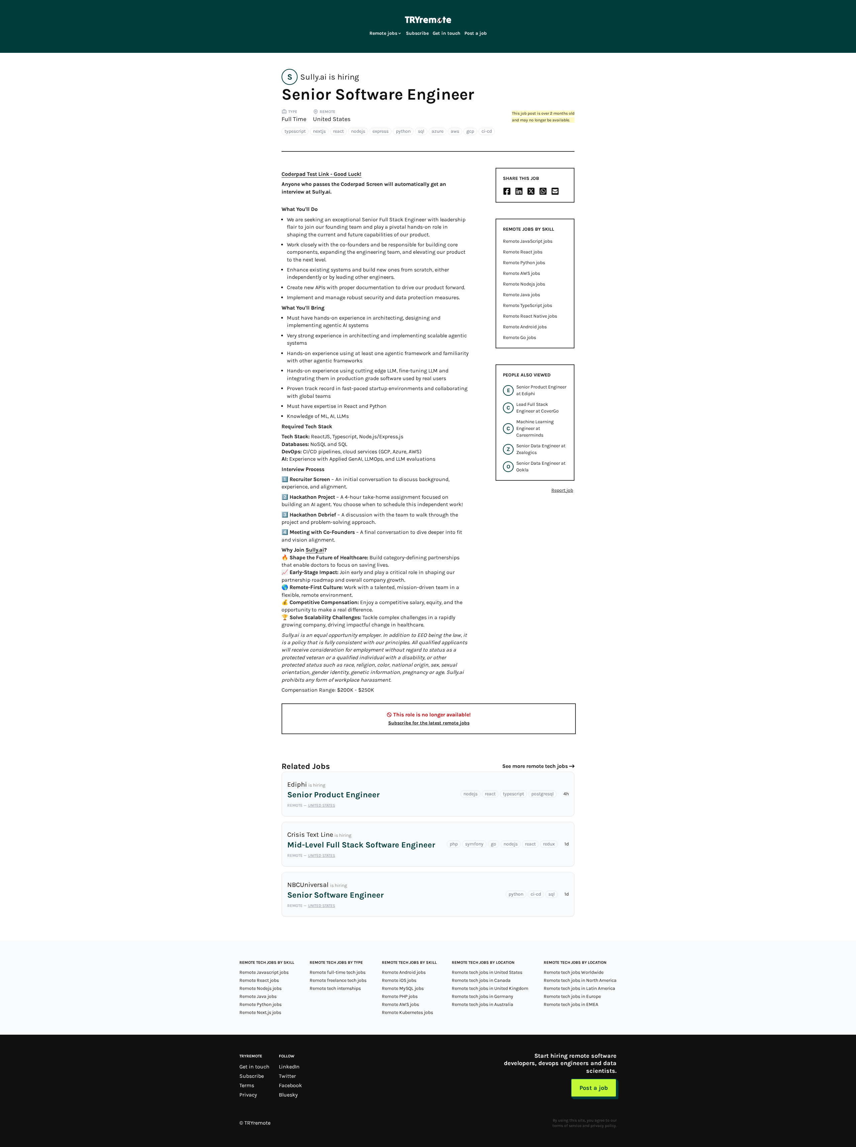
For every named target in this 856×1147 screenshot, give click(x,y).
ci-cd (486, 131)
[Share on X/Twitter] (531, 191)
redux (549, 844)
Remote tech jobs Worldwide (574, 972)
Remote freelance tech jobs (338, 980)
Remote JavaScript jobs (527, 241)
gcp (470, 131)
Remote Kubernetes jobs (407, 1012)
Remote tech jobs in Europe (572, 996)
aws (455, 131)
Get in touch (446, 33)
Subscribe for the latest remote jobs (428, 723)
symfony (474, 844)
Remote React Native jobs (530, 316)
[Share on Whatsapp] (543, 191)
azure (437, 131)
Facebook (290, 1085)
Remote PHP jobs (400, 996)
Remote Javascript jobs (264, 972)
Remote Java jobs (521, 295)
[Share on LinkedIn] (519, 191)
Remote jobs (383, 33)
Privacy (248, 1095)
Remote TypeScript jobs (527, 305)
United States (331, 119)
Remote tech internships (335, 988)
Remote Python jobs (524, 262)
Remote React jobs (522, 252)
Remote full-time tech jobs (337, 972)
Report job (562, 490)
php (454, 844)
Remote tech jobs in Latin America (579, 988)
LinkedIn (289, 1066)
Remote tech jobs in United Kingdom (490, 988)
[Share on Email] (555, 191)
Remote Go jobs (519, 337)
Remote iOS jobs (399, 980)
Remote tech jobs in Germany (482, 996)
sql (421, 131)
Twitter (287, 1076)
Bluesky (288, 1095)
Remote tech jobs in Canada (481, 980)
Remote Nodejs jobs (524, 284)
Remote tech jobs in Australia (482, 1004)
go (493, 844)
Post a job (475, 33)
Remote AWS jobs (521, 273)
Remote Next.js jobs (260, 1012)
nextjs (319, 131)
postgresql (542, 794)
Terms (246, 1085)
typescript (295, 131)
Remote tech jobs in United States (487, 972)
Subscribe (417, 33)
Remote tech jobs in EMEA (571, 1004)
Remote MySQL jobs (403, 988)
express (380, 131)
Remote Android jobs (525, 327)
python (403, 131)
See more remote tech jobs (535, 766)
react (338, 131)
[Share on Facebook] (507, 191)
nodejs (358, 131)
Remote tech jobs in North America (580, 980)
